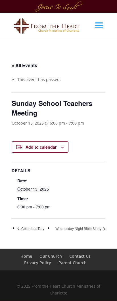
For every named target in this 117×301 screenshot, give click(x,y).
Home (26, 256)
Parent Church (72, 262)
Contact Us (80, 256)
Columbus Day (32, 228)
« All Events (24, 65)
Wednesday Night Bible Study (78, 228)
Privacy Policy (37, 262)
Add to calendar (41, 147)
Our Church (50, 256)
